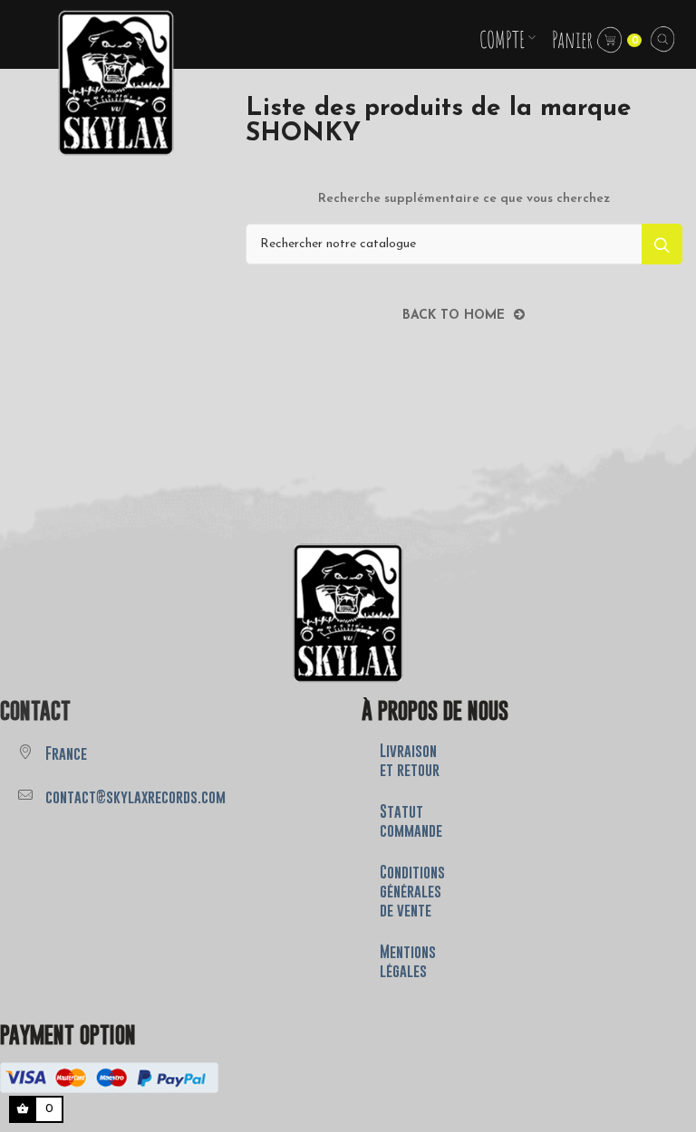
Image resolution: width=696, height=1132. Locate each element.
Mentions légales (408, 961)
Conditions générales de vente (412, 891)
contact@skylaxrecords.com (135, 797)
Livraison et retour (410, 760)
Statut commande (411, 820)
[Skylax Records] (348, 613)
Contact (35, 710)
